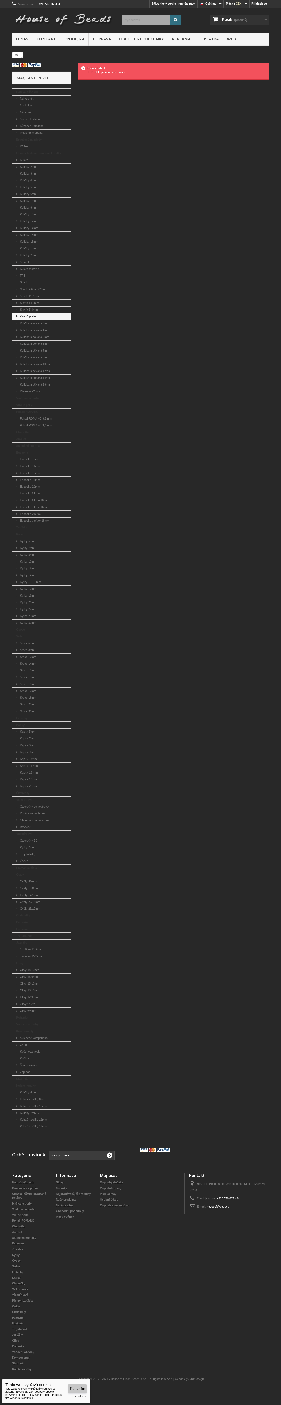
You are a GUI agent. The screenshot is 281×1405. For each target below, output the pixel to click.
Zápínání (25, 1072)
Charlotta (22, 432)
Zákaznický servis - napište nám (173, 3)
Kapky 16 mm (28, 772)
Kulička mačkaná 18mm (35, 384)
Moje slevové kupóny (114, 1205)
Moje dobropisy (110, 1188)
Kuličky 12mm (28, 221)
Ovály (20, 874)
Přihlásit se (259, 3)
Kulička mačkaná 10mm (35, 364)
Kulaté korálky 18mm (33, 1126)
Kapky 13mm (28, 759)
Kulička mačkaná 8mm (34, 357)
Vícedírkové (24, 833)
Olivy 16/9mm (28, 976)
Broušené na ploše (29, 139)
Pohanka (22, 1017)
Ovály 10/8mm (29, 888)
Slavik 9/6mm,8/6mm (33, 289)
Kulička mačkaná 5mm (34, 337)
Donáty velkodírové (32, 813)
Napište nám (64, 1205)
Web (231, 38)
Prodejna (74, 38)
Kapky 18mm (28, 779)
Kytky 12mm (27, 568)
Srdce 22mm (27, 704)
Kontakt (46, 38)
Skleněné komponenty (33, 1038)
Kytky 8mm (27, 554)
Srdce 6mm (27, 643)
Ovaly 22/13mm (29, 902)
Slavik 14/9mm (29, 303)
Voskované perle (27, 398)
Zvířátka (21, 527)
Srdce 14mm (27, 663)
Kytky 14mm (27, 575)
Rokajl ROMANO (27, 411)
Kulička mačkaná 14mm (35, 377)
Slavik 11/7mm (29, 296)
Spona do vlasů (29, 119)
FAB (22, 275)
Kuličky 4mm (28, 180)
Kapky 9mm (27, 752)
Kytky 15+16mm (30, 582)
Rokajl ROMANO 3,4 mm (35, 425)
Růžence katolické (31, 126)
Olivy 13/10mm (29, 990)
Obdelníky (23, 915)
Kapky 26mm (28, 786)
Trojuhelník (24, 936)
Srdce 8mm (27, 650)
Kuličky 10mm (28, 214)
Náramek (25, 112)
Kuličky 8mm (28, 207)
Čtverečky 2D (28, 840)
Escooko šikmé (29, 493)
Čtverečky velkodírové (34, 806)
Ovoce (20, 629)
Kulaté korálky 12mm (33, 1119)
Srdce (20, 636)
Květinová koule (29, 1051)
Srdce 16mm (27, 684)
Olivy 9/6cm (27, 1004)
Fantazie (22, 922)
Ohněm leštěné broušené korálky (38, 153)
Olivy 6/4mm (27, 1010)
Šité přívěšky (28, 1065)
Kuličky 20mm (28, 255)
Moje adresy (108, 1194)
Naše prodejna (66, 1199)
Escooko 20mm (29, 486)
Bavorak (25, 827)
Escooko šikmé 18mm (34, 500)
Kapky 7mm (27, 738)
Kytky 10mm (27, 561)
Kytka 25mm (27, 616)
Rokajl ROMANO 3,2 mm (35, 418)
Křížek (23, 146)
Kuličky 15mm (28, 234)
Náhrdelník (26, 98)
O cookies (79, 1396)
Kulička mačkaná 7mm (34, 350)
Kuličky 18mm (28, 248)
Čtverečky (22, 793)
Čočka (23, 861)
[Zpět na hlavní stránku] (17, 55)
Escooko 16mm (29, 473)
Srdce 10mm (27, 656)
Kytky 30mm (27, 622)
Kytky (20, 534)
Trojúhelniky (27, 854)
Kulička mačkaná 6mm (34, 343)
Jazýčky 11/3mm (30, 949)
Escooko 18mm (29, 480)
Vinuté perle (24, 405)
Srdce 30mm (27, 711)
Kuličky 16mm (28, 241)
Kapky (20, 725)
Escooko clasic (29, 459)
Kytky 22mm (27, 609)
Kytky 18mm (27, 595)
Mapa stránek (65, 1216)
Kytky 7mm (27, 548)
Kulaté (23, 160)
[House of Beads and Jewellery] (63, 17)
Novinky (61, 1188)
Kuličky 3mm (28, 173)
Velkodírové (24, 799)
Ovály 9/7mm (28, 881)
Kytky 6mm (27, 541)
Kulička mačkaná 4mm (34, 330)
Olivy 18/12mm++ (31, 970)
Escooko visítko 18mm (34, 520)
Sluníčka (25, 262)
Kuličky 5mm (28, 187)
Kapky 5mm (27, 731)
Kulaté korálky (26, 1085)
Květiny (24, 1058)
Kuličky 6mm (28, 194)
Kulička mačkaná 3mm (34, 323)
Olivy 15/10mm (29, 983)
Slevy (59, 1182)
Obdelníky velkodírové (34, 820)
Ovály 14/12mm (29, 895)
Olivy (19, 963)
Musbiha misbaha (30, 132)
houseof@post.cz (218, 1206)
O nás (22, 38)
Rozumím (77, 1389)
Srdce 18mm (27, 697)
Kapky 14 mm (28, 765)
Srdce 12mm (27, 670)
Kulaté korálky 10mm (33, 1106)
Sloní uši (22, 1078)
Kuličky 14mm (28, 228)
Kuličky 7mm (28, 200)
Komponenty (25, 1031)
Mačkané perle (26, 316)
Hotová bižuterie (27, 92)
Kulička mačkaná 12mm (35, 371)
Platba (211, 38)
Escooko (22, 452)
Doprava (102, 38)
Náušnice (25, 105)
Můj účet (108, 1175)
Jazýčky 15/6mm (30, 956)
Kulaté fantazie (29, 269)
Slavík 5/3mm (28, 309)
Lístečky (21, 718)
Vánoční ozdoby (27, 1024)
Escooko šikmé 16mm (34, 507)
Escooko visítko (30, 514)
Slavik (23, 282)
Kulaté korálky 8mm (32, 1099)
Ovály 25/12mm (29, 908)
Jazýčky (21, 942)
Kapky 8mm (27, 745)
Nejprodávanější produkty (73, 1194)
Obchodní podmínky (141, 38)
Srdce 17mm (27, 691)
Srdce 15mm (27, 677)
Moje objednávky (111, 1182)
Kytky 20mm (27, 602)
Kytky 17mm (27, 588)
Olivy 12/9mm (28, 997)
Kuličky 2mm (28, 166)
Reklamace (184, 38)
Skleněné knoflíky (28, 445)
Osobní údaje (109, 1199)
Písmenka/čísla (29, 391)
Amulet (21, 439)
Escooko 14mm (29, 466)
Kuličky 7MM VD (30, 1113)
